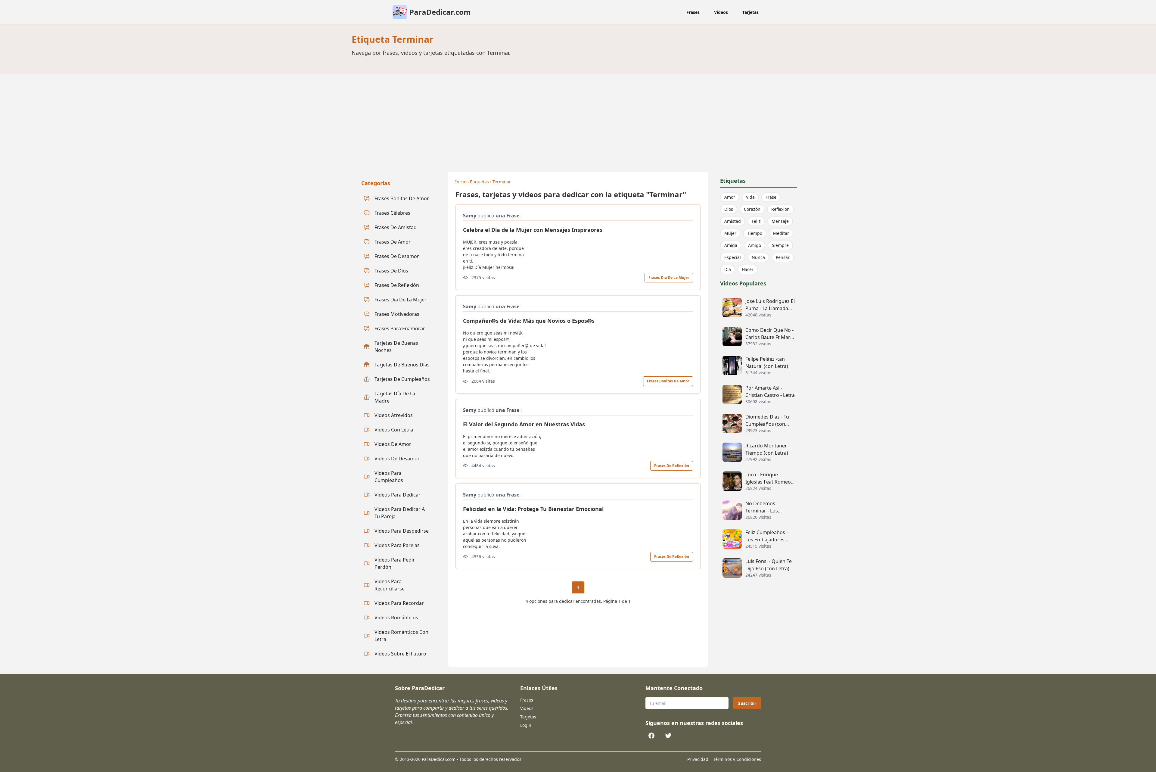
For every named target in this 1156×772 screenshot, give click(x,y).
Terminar (502, 182)
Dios (728, 209)
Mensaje (780, 221)
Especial (732, 257)
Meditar (781, 233)
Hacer (748, 269)
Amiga (730, 245)
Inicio (460, 182)
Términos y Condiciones (737, 759)
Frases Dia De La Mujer (668, 277)
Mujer (730, 233)
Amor (729, 197)
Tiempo (754, 233)
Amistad (732, 221)
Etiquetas (479, 182)
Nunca (758, 257)
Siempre (780, 245)
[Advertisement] (578, 119)
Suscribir (747, 703)
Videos (721, 12)
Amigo (754, 245)
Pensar (783, 257)
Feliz (756, 221)
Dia (727, 269)
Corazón (752, 209)
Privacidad (697, 759)
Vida (750, 197)
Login (525, 725)
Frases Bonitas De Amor (668, 381)
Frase (771, 197)
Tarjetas (750, 12)
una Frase (507, 215)
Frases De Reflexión (671, 465)
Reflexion (780, 209)
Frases (693, 12)
